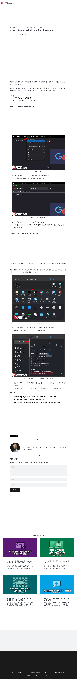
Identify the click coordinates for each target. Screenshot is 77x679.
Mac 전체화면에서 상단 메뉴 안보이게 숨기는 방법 (29, 399)
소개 (13, 672)
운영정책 (26, 672)
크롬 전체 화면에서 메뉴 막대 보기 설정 (24, 100)
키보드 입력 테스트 (45, 675)
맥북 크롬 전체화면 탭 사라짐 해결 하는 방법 (32, 27)
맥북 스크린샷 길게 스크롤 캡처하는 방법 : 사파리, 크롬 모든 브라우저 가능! (37, 402)
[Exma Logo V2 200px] (7, 2)
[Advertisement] (38, 67)
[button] (74, 3)
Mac (19, 27)
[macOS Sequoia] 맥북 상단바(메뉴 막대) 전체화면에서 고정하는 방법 (35, 397)
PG (23, 446)
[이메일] (16, 447)
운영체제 (15, 27)
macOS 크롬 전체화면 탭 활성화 (22, 98)
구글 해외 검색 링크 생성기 (33, 675)
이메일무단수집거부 (48, 672)
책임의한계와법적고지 (60, 672)
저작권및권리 (19, 672)
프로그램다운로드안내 (36, 672)
